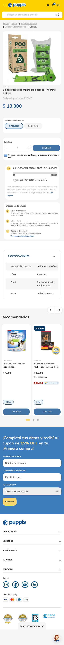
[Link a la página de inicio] (6, 23)
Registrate (9, 501)
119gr (8, 402)
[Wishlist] (48, 4)
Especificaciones (18, 256)
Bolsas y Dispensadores (15, 27)
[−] (7, 148)
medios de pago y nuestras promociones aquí (33, 156)
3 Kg (38, 402)
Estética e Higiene (29, 23)
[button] (13, 126)
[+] (27, 148)
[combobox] (32, 15)
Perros (14, 23)
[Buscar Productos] (57, 14)
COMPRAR (46, 148)
